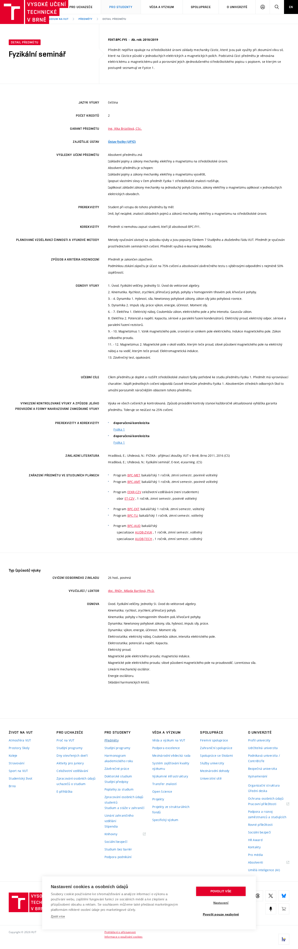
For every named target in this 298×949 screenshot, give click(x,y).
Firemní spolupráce (214, 740)
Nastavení (221, 903)
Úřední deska (257, 791)
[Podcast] (270, 908)
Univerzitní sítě (210, 778)
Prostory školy (19, 748)
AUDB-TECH (143, 539)
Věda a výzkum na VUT (168, 740)
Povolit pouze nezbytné (221, 914)
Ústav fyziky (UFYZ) (122, 142)
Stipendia (111, 826)
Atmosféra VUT (20, 740)
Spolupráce (201, 7)
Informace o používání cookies (123, 936)
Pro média (255, 855)
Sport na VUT (18, 771)
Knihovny (116, 834)
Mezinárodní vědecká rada (171, 755)
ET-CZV (130, 498)
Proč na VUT (65, 740)
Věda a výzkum (161, 7)
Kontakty (254, 847)
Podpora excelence (166, 748)
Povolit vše (221, 891)
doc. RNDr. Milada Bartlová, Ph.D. (131, 591)
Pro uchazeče (80, 7)
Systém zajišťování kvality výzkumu (170, 766)
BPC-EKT (133, 509)
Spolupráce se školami (216, 755)
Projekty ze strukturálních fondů (170, 809)
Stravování (16, 763)
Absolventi (261, 862)
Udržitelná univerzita (263, 748)
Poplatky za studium (119, 789)
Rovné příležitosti (260, 825)
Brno (12, 786)
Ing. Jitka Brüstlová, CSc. (125, 128)
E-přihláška (64, 791)
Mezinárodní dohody (214, 771)
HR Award (255, 840)
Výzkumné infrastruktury (170, 776)
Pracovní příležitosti (267, 804)
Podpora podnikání (118, 857)
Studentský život (20, 778)
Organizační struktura (264, 785)
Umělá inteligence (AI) (264, 870)
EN (291, 7)
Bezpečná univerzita (262, 769)
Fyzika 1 (119, 429)
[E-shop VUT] (283, 908)
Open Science (162, 791)
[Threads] (257, 895)
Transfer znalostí (164, 784)
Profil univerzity (259, 740)
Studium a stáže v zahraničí (124, 808)
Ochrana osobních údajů (265, 798)
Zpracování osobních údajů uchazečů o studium (76, 781)
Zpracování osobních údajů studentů (123, 799)
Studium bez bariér (118, 849)
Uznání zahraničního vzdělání (119, 818)
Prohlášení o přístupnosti (120, 932)
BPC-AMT (134, 482)
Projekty (158, 799)
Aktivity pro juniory (70, 763)
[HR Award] (283, 939)
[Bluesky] (283, 895)
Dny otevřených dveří (72, 755)
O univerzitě (237, 7)
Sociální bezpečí (115, 842)
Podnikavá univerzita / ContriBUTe (264, 758)
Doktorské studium (118, 776)
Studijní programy (69, 748)
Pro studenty (120, 7)
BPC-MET (133, 475)
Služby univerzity (212, 763)
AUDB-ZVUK (143, 532)
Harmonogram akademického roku (118, 758)
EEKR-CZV (134, 492)
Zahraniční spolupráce (216, 748)
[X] (270, 895)
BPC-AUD (134, 526)
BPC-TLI (132, 515)
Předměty (85, 18)
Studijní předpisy (116, 782)
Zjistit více (58, 916)
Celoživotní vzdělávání (72, 771)
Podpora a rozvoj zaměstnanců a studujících (267, 814)
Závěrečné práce (116, 769)
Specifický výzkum (165, 820)
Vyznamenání (257, 776)
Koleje (13, 755)
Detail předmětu (114, 18)
